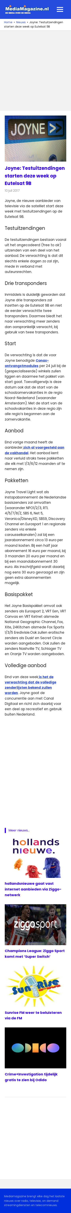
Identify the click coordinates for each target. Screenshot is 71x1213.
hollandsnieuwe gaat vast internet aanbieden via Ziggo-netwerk (33, 889)
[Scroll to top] (65, 1207)
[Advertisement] (35, 70)
